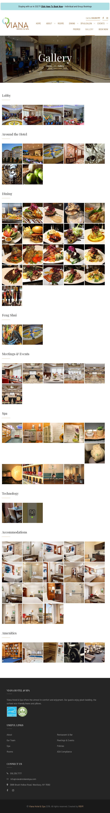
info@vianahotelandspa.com (23, 778)
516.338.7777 (16, 773)
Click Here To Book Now (52, 6)
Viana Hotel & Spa (37, 806)
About (9, 734)
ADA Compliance (64, 751)
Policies (60, 745)
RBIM (80, 806)
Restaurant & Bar (65, 734)
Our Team (11, 740)
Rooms (10, 751)
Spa (8, 745)
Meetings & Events (65, 740)
